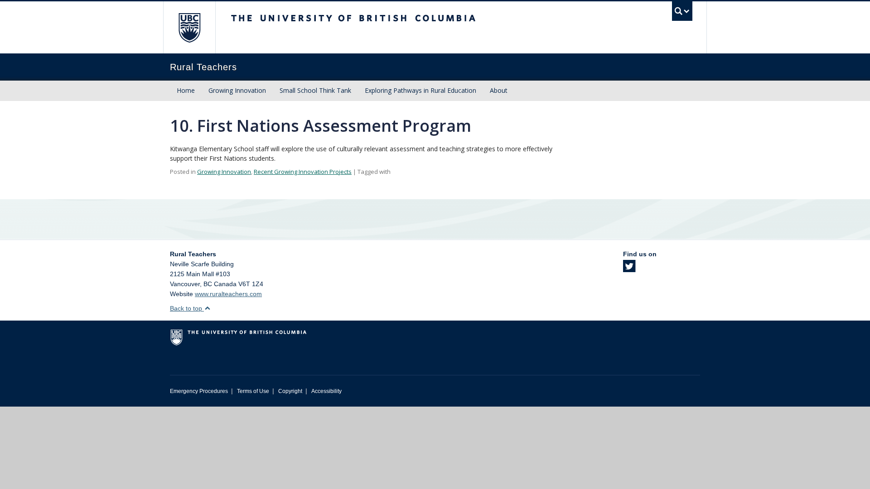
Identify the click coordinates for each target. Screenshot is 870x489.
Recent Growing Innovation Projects (303, 172)
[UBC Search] (682, 11)
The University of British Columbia (189, 27)
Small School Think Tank (315, 90)
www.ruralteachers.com (228, 293)
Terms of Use (253, 391)
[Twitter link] (629, 269)
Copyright (290, 391)
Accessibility (326, 391)
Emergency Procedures (199, 391)
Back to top (187, 308)
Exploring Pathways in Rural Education (420, 90)
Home (186, 90)
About (499, 90)
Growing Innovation (237, 90)
